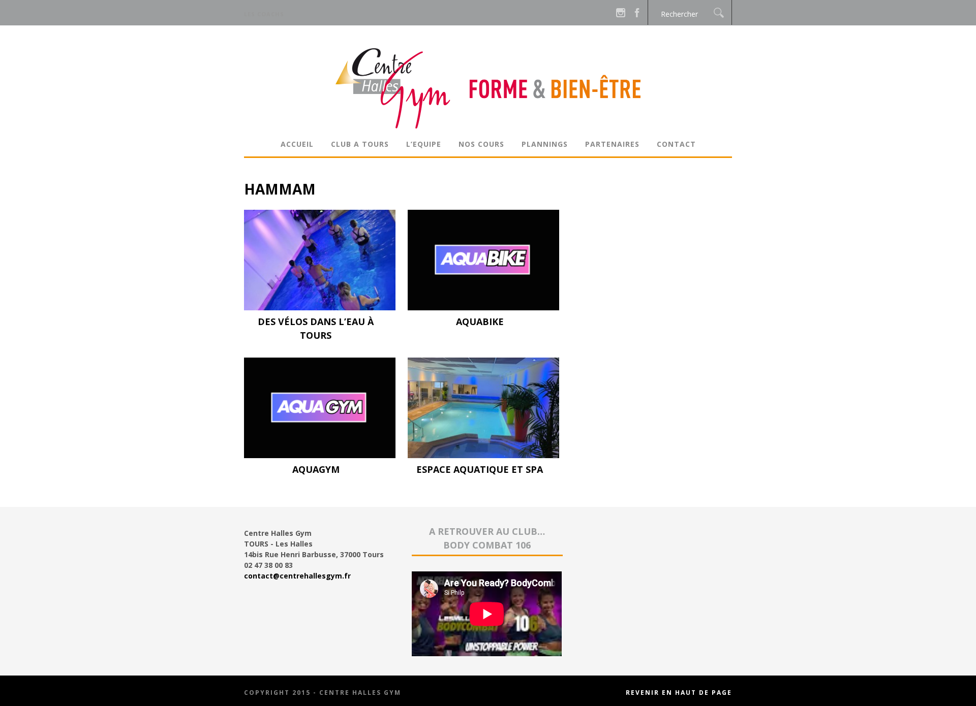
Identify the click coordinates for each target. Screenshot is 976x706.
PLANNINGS (545, 144)
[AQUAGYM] (319, 455)
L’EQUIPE (423, 144)
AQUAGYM (316, 469)
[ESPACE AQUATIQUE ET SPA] (483, 455)
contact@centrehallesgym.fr (297, 576)
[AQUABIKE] (483, 307)
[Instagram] (621, 12)
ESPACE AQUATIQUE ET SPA (479, 469)
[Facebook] (637, 12)
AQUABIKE (480, 321)
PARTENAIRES (612, 144)
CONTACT (676, 144)
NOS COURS (481, 144)
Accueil (297, 144)
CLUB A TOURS (360, 144)
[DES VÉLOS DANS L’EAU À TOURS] (319, 307)
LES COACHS (264, 14)
